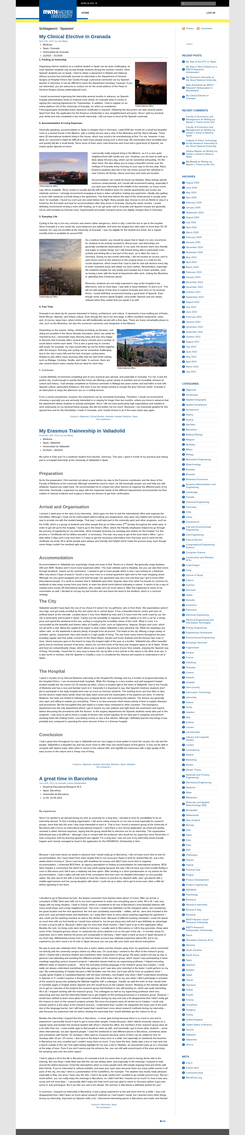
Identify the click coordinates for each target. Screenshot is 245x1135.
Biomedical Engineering (198, 459)
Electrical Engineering (197, 614)
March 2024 (192, 267)
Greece (190, 672)
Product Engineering (197, 884)
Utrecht (190, 1029)
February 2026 (194, 202)
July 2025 (191, 222)
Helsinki (190, 677)
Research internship (196, 904)
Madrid (189, 754)
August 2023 (192, 302)
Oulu (188, 840)
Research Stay (194, 909)
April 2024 (191, 262)
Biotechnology (193, 464)
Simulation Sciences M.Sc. (200, 940)
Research (191, 899)
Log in (210, 12)
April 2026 (191, 197)
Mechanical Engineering (198, 782)
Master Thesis (193, 769)
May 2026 (191, 192)
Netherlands (192, 815)
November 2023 (194, 287)
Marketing (191, 759)
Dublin (189, 595)
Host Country (193, 687)
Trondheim (191, 1004)
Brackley (190, 469)
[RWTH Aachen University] (58, 20)
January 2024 (193, 277)
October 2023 (193, 292)
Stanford (190, 965)
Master (189, 764)
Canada (190, 497)
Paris (188, 845)
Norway (190, 825)
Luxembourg (192, 750)
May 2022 (191, 356)
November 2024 (194, 252)
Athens (189, 414)
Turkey (189, 1014)
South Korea (192, 955)
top (164, 1121)
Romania (191, 914)
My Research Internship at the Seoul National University (201, 78)
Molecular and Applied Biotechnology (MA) (197, 803)
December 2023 (194, 282)
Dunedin (190, 600)
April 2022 (191, 361)
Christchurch (192, 522)
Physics (190, 860)
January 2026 (193, 207)
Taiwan (189, 980)
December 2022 (194, 327)
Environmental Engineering (200, 637)
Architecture (192, 409)
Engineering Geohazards (199, 632)
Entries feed (192, 1067)
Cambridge (192, 492)
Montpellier (192, 810)
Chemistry (191, 507)
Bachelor (190, 424)
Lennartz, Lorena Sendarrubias (72, 783)
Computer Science (196, 552)
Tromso (190, 999)
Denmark (191, 590)
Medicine (127, 416)
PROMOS (191, 889)
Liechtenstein (193, 732)
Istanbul (190, 712)
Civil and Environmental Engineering (198, 528)
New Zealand (193, 820)
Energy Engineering (196, 627)
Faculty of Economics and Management (199, 118)
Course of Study (194, 575)
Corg (188, 570)
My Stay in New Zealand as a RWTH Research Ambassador (201, 69)
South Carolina (194, 950)
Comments (206, 28)
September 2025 (195, 212)
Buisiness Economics (197, 479)
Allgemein (84, 416)
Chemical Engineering (197, 502)
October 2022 (193, 336)
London (190, 745)
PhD (188, 850)
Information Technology (198, 692)
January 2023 (193, 322)
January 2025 (193, 242)
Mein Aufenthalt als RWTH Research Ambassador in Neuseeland (200, 88)
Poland (189, 865)
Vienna (189, 1044)
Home (85, 12)
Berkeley (190, 444)
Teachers (191, 985)
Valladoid (131, 764)
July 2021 (191, 371)
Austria (189, 419)
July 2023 (191, 307)
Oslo (188, 830)
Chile (188, 512)
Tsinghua (191, 1009)
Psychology (192, 894)
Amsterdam (192, 394)
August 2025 (192, 217)
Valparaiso (191, 1039)
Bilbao (189, 449)
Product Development (197, 879)
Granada (110, 416)
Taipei (189, 975)
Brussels (190, 474)
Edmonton (191, 609)
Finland (190, 652)
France (190, 657)
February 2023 (194, 317)
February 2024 (194, 272)
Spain (135, 416)
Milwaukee (191, 797)
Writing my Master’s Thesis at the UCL (200, 121)
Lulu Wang (63, 41)
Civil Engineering (195, 534)
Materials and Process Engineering (198, 776)
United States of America (199, 1024)
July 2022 (191, 346)
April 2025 (191, 227)
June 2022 (191, 351)
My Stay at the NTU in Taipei (201, 61)
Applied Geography (196, 399)
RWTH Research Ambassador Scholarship (199, 929)
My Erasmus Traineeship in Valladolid (82, 431)
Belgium (190, 439)
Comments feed (194, 1072)
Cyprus (190, 580)
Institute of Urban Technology (201, 140)
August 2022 (192, 341)
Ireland (189, 702)
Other (189, 835)
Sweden (190, 970)
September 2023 (195, 297)
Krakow (190, 722)
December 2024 (194, 247)
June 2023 (191, 312)
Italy (188, 717)
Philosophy (192, 855)
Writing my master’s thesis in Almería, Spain (200, 133)
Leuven (190, 727)
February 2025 (194, 237)
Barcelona (105, 1104)
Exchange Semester (196, 642)
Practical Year (193, 869)
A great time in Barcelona (68, 778)
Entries (190, 28)
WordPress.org (194, 1077)
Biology (190, 454)
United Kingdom (194, 1019)
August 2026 (192, 182)
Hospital (118, 416)
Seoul (189, 935)
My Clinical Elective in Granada (74, 36)
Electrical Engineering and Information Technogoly (200, 621)
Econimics (191, 605)
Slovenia (190, 945)
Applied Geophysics (196, 404)
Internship (105, 764)
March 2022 (192, 366)
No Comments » (103, 419)
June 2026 (191, 187)
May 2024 (191, 257)
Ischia (189, 707)
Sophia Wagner (194, 151)
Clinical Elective (97, 416)
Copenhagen (193, 565)
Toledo (189, 989)
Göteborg (191, 662)
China (189, 517)
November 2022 (194, 332)
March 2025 (192, 232)
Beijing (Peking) (194, 434)
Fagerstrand (192, 647)
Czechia (190, 585)
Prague (190, 874)
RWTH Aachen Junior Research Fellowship (197, 921)
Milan (189, 792)
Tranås (189, 994)
